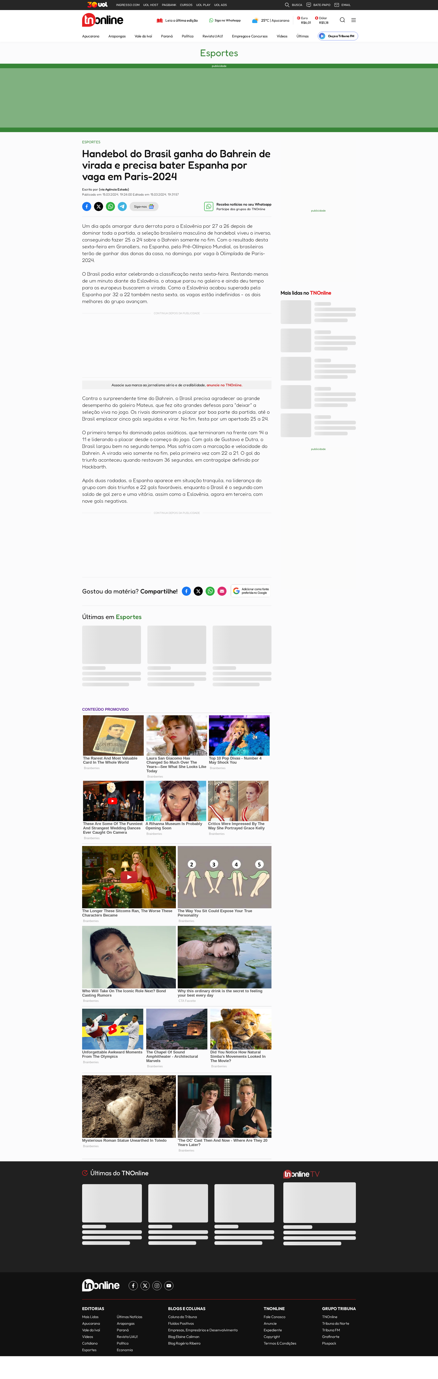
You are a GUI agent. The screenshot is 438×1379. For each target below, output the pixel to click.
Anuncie (270, 1323)
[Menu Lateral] (353, 20)
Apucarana (90, 36)
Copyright (272, 1336)
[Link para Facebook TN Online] (133, 1285)
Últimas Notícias (129, 1316)
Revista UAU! (213, 36)
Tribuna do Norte (335, 1323)
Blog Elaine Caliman (183, 1336)
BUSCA (297, 5)
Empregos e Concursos (250, 36)
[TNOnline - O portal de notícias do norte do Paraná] (102, 20)
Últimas (303, 36)
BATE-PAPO (321, 5)
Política (187, 36)
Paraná (166, 36)
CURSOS (186, 5)
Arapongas (116, 36)
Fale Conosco (274, 1316)
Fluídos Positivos (181, 1323)
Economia (125, 1350)
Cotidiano (90, 1343)
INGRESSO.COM (128, 5)
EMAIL (346, 5)
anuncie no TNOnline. (224, 385)
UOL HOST (150, 5)
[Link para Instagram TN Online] (157, 1285)
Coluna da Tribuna (182, 1316)
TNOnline (329, 1316)
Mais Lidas (90, 1316)
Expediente (273, 1330)
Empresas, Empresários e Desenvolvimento (203, 1330)
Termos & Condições (280, 1343)
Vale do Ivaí (143, 36)
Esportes (219, 52)
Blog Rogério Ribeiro (184, 1343)
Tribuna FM (331, 1330)
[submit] (342, 20)
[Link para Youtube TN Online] (168, 1285)
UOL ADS (220, 5)
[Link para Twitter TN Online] (145, 1285)
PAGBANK (169, 5)
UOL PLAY (203, 5)
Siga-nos (140, 206)
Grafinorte (330, 1336)
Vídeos (282, 36)
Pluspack (329, 1343)
